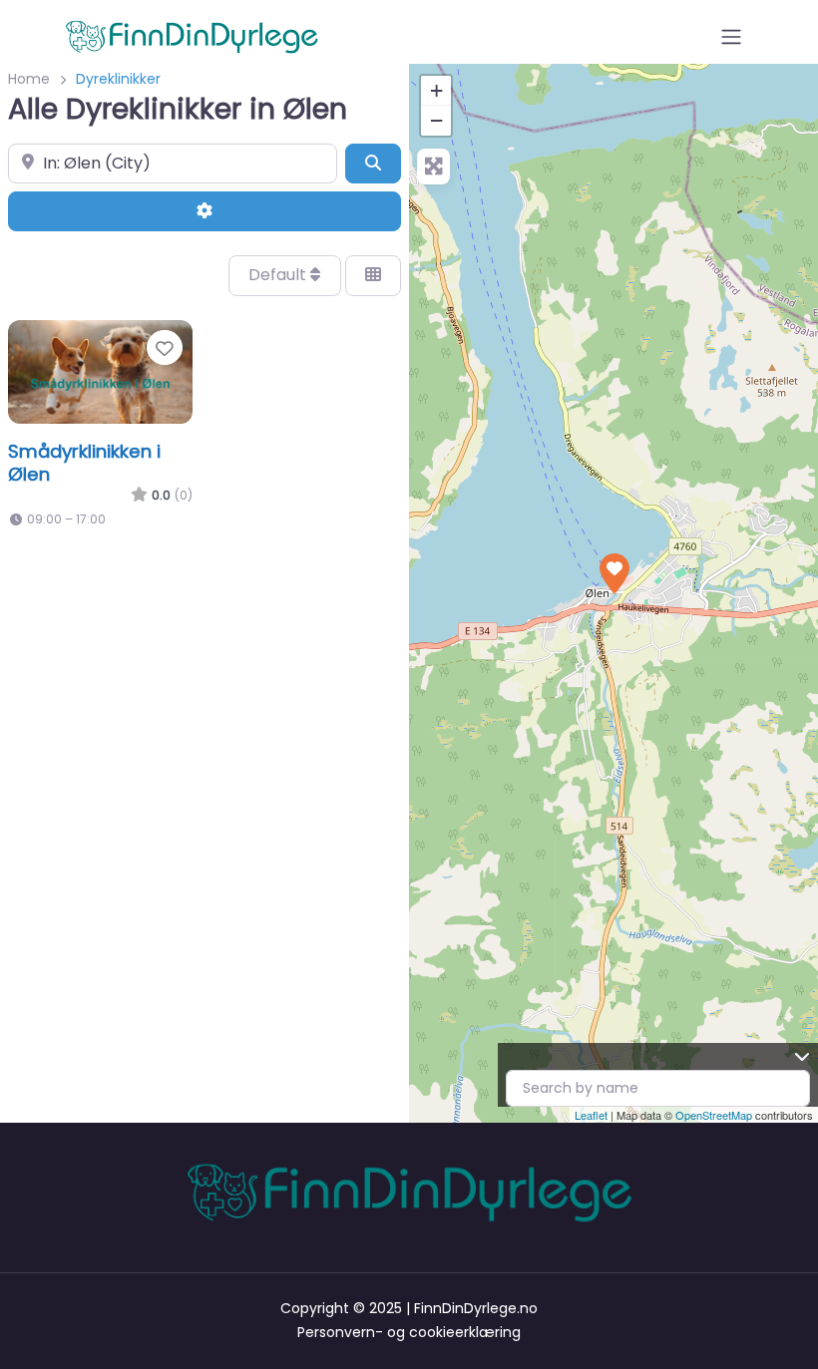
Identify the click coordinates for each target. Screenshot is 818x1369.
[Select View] (373, 275)
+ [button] (436, 90)
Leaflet (591, 1115)
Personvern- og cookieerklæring (409, 1332)
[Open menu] (731, 37)
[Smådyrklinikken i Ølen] (614, 573)
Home (29, 79)
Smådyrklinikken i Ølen (84, 463)
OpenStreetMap (713, 1115)
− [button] (436, 120)
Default (279, 274)
